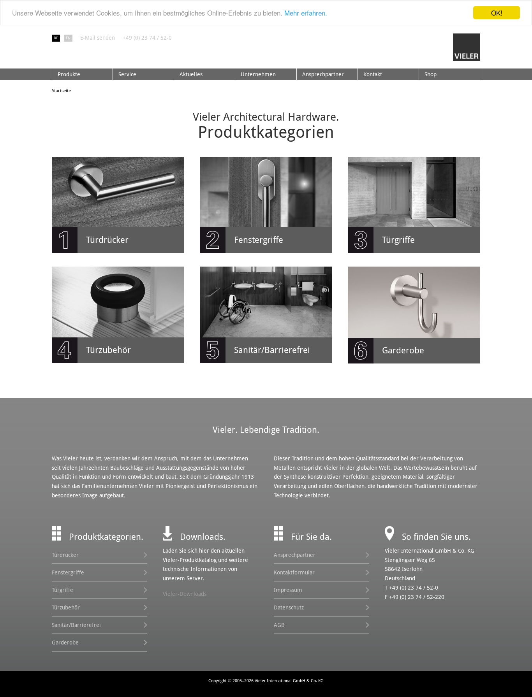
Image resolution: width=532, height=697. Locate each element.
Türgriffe (62, 590)
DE (56, 38)
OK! (496, 13)
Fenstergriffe (68, 572)
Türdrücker (65, 555)
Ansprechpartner (323, 74)
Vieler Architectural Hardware (466, 47)
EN (68, 38)
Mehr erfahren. (305, 13)
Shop (431, 74)
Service (127, 74)
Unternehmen (258, 74)
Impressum (288, 590)
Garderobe (65, 642)
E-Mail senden (97, 38)
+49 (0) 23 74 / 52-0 (147, 38)
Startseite (61, 90)
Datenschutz (289, 607)
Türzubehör (66, 607)
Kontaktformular (294, 572)
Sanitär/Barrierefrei (76, 625)
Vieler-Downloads (184, 594)
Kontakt (372, 74)
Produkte (69, 74)
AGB (279, 625)
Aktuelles (191, 74)
